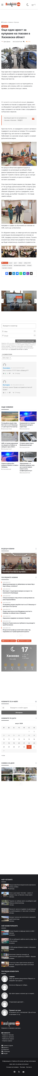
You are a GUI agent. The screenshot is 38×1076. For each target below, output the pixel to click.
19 (14, 744)
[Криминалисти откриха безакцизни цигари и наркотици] (28, 417)
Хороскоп (6, 1050)
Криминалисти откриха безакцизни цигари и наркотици (27, 425)
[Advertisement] (19, 497)
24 (4, 748)
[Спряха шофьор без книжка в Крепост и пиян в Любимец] (9, 458)
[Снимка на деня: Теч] (7, 779)
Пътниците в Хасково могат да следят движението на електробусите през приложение (19, 304)
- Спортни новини (6, 1041)
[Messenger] (17, 274)
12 (14, 740)
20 (19, 744)
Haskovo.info (16, 1062)
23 (34, 744)
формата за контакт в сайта (19, 350)
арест (15, 263)
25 (9, 748)
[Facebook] (6, 274)
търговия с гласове (7, 269)
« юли (3, 756)
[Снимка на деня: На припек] (19, 779)
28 (24, 748)
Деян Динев (7, 41)
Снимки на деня (8, 1046)
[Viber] (27, 274)
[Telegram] (24, 274)
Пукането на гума (15, 1011)
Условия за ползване (12, 1068)
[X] (10, 274)
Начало (4, 22)
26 (14, 748)
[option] (19, 302)
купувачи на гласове (7, 266)
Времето (5, 1048)
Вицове (5, 1054)
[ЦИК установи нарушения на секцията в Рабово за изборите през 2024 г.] (9, 437)
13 (19, 740)
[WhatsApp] (20, 274)
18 (9, 744)
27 (19, 748)
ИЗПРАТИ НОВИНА (24, 641)
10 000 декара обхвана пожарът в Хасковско (22, 948)
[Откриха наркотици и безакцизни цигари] (28, 437)
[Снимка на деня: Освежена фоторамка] (19, 771)
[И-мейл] (31, 274)
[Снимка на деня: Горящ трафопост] (7, 771)
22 (29, 744)
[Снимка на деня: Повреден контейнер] (31, 779)
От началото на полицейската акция (13, 102)
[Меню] (2, 5)
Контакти (29, 1068)
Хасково (16, 22)
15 (29, 740)
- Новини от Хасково (7, 1036)
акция (10, 263)
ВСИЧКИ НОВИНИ (9, 641)
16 (34, 740)
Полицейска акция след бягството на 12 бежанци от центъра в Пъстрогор (9, 425)
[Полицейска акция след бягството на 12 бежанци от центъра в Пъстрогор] (9, 417)
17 (4, 744)
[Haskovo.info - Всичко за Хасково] (13, 4)
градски (12, 977)
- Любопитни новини (7, 1039)
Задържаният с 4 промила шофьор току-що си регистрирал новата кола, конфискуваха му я (27, 468)
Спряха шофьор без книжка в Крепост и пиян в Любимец (9, 466)
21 (24, 744)
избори (20, 263)
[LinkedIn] (13, 274)
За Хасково (6, 1052)
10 (4, 740)
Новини (10, 22)
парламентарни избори (19, 266)
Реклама (22, 1068)
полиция (29, 266)
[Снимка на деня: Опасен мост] (31, 771)
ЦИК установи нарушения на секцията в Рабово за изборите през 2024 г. (9, 446)
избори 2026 (27, 263)
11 (9, 740)
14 (24, 740)
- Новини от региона (7, 1037)
